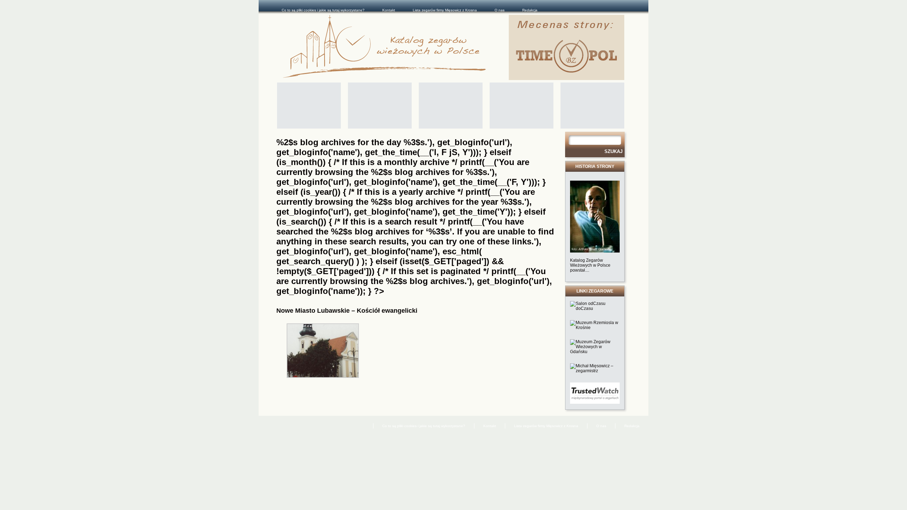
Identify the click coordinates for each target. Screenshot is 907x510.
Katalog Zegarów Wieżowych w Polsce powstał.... (590, 265)
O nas (500, 10)
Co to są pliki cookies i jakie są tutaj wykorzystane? (323, 10)
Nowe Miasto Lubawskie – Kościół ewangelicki (346, 310)
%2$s (381, 172)
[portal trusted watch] (595, 402)
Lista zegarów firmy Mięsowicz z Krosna (445, 10)
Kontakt (388, 10)
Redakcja (529, 10)
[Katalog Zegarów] (396, 47)
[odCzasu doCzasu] (595, 308)
